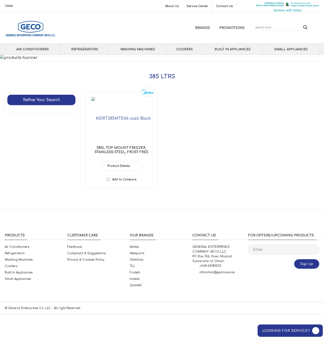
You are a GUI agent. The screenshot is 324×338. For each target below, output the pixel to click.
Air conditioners (32, 49)
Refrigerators (84, 49)
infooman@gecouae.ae (217, 272)
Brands (202, 28)
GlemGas (136, 259)
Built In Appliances (19, 272)
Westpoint (137, 253)
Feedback (74, 247)
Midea (134, 247)
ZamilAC (136, 285)
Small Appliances (291, 49)
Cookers (184, 49)
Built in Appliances (233, 49)
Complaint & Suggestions (86, 253)
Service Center (197, 6)
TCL (132, 266)
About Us (172, 6)
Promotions (232, 28)
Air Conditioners (17, 247)
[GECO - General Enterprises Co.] (32, 28)
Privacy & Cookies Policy (85, 259)
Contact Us (224, 6)
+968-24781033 (210, 266)
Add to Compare (124, 179)
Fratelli (135, 272)
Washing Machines (137, 49)
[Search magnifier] (305, 27)
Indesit (134, 279)
